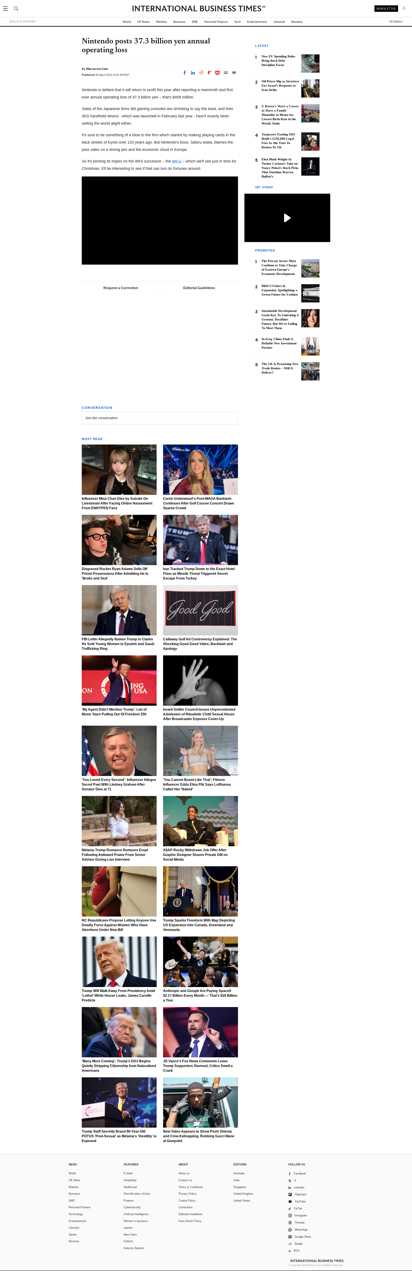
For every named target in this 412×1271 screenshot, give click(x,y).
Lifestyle (279, 22)
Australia (238, 1173)
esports (128, 1227)
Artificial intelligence (136, 1214)
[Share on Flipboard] (210, 73)
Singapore (239, 1187)
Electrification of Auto (137, 1193)
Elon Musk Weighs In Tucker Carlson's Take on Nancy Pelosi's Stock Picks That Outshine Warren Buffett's (280, 168)
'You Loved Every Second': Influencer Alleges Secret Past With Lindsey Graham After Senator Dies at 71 (119, 784)
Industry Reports (134, 1248)
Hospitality (130, 1180)
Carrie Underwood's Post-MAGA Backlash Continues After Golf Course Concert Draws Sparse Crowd (198, 503)
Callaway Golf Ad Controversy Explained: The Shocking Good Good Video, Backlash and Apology (200, 643)
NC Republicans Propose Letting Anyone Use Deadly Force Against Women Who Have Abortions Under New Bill (119, 925)
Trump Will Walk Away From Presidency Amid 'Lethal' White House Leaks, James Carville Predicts (118, 995)
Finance (128, 1200)
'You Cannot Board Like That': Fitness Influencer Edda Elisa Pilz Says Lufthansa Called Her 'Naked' (197, 784)
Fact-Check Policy (190, 1221)
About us (184, 1173)
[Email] (226, 73)
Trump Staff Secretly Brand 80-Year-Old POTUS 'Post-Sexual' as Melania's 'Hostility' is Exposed (119, 1136)
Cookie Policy (187, 1200)
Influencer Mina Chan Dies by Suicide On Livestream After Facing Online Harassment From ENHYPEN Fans (117, 503)
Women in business (136, 1221)
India (236, 1180)
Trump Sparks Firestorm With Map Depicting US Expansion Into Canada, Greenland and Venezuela (199, 925)
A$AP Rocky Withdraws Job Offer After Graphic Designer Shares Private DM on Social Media (195, 854)
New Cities (130, 1234)
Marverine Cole (97, 69)
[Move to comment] (234, 73)
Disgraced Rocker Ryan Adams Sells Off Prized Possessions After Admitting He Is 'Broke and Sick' (115, 573)
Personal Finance (216, 22)
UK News (143, 22)
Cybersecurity (132, 1207)
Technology (76, 1214)
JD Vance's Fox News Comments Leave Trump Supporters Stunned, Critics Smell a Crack (198, 1065)
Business (179, 22)
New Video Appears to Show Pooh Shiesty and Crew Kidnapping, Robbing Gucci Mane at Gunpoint (198, 1136)
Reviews (297, 22)
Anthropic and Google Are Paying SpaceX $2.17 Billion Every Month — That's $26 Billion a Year (200, 995)
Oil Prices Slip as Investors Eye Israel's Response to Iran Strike (280, 86)
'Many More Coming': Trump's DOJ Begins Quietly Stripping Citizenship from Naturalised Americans (119, 1065)
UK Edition (395, 21)
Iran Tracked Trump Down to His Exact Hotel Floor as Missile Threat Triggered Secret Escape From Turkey (199, 573)
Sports (73, 1234)
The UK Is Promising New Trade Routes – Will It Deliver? (280, 368)
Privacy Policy (188, 1193)
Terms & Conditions (191, 1187)
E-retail (128, 1173)
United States (241, 1200)
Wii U (176, 161)
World (127, 22)
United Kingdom (243, 1193)
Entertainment (257, 22)
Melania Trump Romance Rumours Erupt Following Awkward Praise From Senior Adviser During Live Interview (115, 854)
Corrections (186, 1207)
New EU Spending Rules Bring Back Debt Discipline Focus (278, 61)
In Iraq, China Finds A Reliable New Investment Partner (279, 343)
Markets (161, 22)
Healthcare (130, 1187)
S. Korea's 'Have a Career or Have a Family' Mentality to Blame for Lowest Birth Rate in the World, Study (280, 114)
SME (195, 22)
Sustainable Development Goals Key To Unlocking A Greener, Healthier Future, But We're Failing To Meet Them (280, 319)
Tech (237, 22)
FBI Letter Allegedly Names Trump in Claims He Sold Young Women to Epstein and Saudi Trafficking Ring (118, 643)
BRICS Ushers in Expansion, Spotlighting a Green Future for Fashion (280, 290)
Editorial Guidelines (199, 288)
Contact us (185, 1180)
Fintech (128, 1241)
